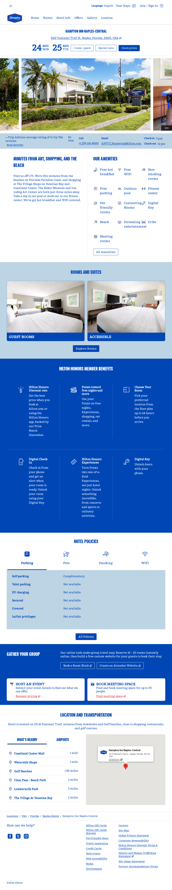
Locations (12, 816)
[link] (89, 143)
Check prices (130, 48)
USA (24, 816)
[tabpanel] (86, 599)
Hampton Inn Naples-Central (80, 816)
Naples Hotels (50, 816)
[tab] (27, 559)
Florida (34, 816)
